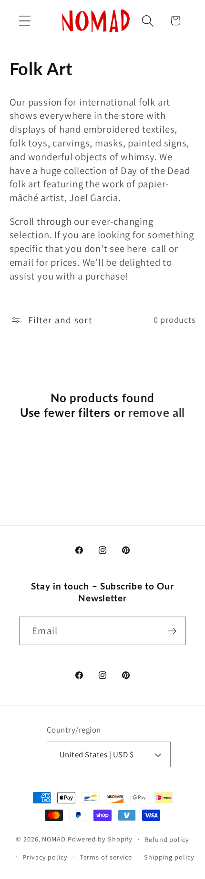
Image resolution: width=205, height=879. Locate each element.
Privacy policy (45, 856)
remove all (156, 412)
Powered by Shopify (100, 838)
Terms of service (106, 856)
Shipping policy (169, 856)
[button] (24, 20)
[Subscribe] (171, 631)
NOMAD (54, 838)
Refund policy (166, 839)
